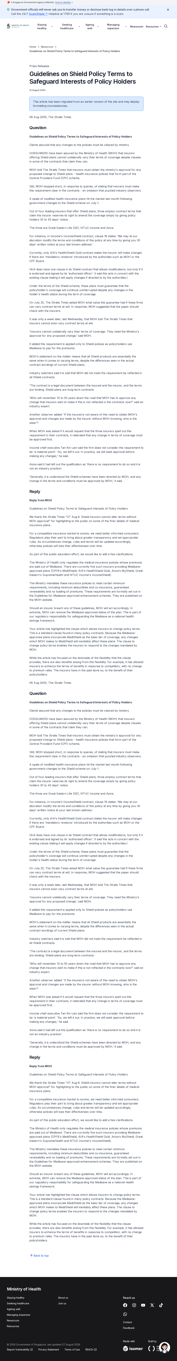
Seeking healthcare (18, 1303)
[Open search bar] (166, 26)
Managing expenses (18, 1314)
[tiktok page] (161, 1305)
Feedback (129, 1327)
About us (63, 1297)
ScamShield (36, 14)
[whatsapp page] (125, 1314)
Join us (62, 1303)
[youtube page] (143, 1305)
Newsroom (136, 26)
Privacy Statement (48, 1349)
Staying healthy (15, 1297)
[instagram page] (134, 1305)
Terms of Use (72, 1349)
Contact (127, 1322)
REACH (89, 1349)
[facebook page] (125, 1305)
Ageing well (13, 1309)
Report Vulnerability (18, 1349)
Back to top (41, 1255)
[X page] (152, 1305)
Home (32, 46)
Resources (13, 1326)
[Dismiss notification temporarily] (168, 10)
